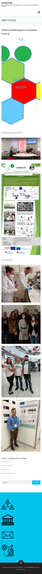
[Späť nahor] (21, 562)
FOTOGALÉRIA (6, 260)
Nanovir (6, 3)
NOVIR (21, 87)
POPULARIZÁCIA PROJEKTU (11, 133)
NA (21, 39)
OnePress (31, 567)
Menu (38, 12)
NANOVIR (21, 80)
